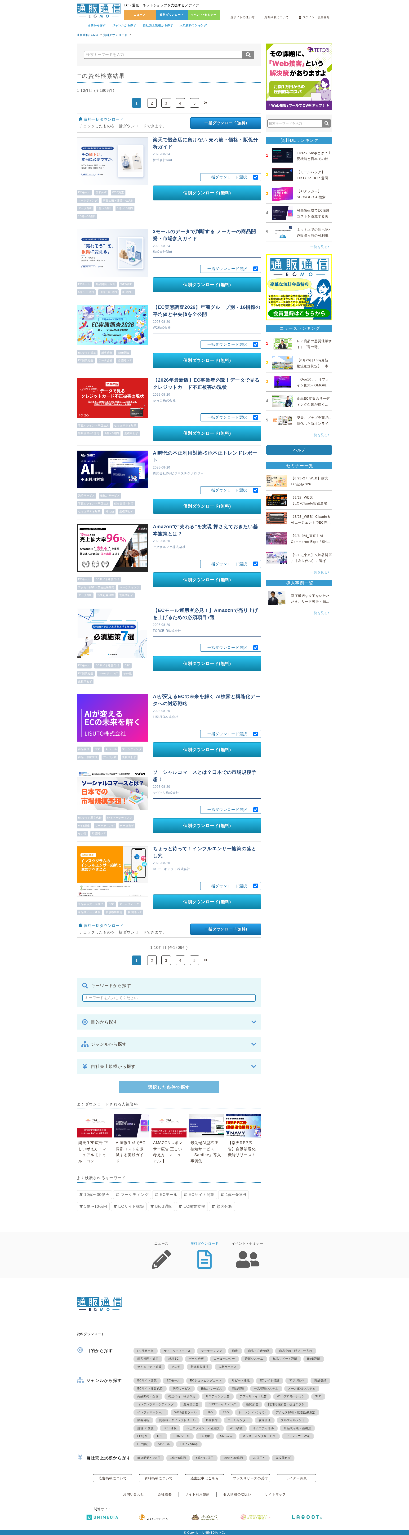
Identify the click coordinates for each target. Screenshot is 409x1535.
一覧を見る (319, 247)
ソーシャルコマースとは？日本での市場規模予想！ (205, 776)
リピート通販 (241, 1380)
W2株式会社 (162, 327)
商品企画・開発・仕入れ (118, 200)
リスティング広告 (218, 1396)
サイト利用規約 (197, 1494)
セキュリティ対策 (125, 425)
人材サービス (227, 1366)
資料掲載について (276, 17)
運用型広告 (191, 1404)
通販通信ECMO (87, 35)
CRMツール (181, 1436)
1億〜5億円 (104, 208)
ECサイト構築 (87, 352)
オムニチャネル (263, 1428)
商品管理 (83, 749)
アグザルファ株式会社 (169, 547)
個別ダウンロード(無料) (207, 192)
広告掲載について (113, 1478)
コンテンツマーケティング (155, 1404)
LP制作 (142, 1436)
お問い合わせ (133, 1494)
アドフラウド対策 (298, 1436)
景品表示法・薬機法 (90, 904)
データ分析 (85, 208)
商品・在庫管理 (88, 757)
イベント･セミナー (204, 14)
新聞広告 (252, 1404)
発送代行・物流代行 (182, 1396)
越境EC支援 (145, 1428)
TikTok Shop (189, 1444)
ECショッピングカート (206, 1380)
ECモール (84, 192)
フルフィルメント (293, 1420)
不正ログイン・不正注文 (93, 425)
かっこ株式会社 (164, 400)
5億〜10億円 (125, 208)
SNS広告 (226, 1436)
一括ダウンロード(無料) (225, 123)
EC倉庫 (205, 1436)
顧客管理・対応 (124, 503)
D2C (127, 665)
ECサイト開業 (201, 1195)
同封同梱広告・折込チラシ (286, 1404)
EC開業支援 (85, 360)
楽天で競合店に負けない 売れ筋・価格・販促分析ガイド (205, 143)
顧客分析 (101, 192)
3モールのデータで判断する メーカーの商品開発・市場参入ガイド (204, 235)
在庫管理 (265, 1420)
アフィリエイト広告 (253, 1396)
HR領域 (142, 1444)
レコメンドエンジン (252, 1412)
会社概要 (165, 1494)
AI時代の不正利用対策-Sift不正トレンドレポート (205, 456)
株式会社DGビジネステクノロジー (178, 473)
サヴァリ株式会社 (166, 792)
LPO (209, 1412)
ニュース (140, 14)
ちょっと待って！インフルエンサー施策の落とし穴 (205, 852)
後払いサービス (110, 495)
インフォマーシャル (150, 1412)
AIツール (111, 749)
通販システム (254, 1358)
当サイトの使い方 (242, 17)
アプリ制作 (296, 1380)
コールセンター (224, 1358)
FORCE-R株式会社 (167, 631)
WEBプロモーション (291, 1396)
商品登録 (320, 1380)
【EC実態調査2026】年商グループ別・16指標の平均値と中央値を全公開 (206, 311)
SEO (97, 749)
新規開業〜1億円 (88, 433)
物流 (235, 1351)
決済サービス (86, 495)
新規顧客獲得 (105, 595)
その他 (110, 511)
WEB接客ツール (185, 1412)
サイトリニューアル (177, 1351)
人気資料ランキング (193, 25)
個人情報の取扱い (237, 1494)
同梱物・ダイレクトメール (177, 1420)
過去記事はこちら (205, 1478)
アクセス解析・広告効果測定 (96, 587)
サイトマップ (275, 1494)
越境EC (173, 1358)
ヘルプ (299, 450)
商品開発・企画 (105, 284)
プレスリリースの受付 (250, 1478)
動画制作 (212, 1420)
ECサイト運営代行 (107, 579)
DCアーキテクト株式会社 (171, 869)
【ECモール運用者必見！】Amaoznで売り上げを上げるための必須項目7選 (205, 614)
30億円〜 (128, 292)
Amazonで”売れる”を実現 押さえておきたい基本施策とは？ (205, 530)
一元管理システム (266, 1388)
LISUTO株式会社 (165, 717)
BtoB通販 (163, 1206)
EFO (226, 1412)
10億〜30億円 (87, 216)
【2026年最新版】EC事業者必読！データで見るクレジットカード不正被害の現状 (206, 383)
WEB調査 (118, 192)
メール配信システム (301, 1388)
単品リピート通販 (89, 912)
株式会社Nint (162, 160)
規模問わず (125, 360)
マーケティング (88, 200)
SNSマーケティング (119, 817)
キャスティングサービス (259, 1436)
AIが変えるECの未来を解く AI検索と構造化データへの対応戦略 (206, 700)
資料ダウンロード (172, 14)
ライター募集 (296, 1478)
